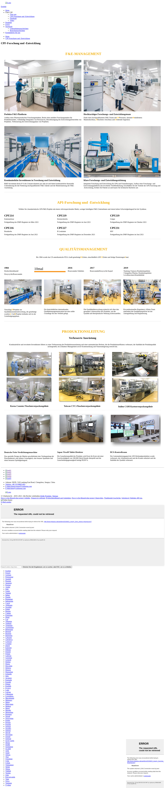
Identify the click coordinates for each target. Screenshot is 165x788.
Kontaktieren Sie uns (12, 33)
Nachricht (8, 27)
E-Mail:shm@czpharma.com (15, 488)
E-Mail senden (6, 502)
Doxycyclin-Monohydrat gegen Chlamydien (87, 498)
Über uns (13, 14)
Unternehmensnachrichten (19, 29)
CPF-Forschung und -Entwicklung (22, 16)
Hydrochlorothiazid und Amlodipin (58, 498)
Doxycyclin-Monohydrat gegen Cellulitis (15, 498)
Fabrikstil (13, 18)
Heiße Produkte (45, 496)
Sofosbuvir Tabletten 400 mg (132, 498)
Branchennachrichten (17, 31)
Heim (7, 10)
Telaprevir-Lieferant (38, 498)
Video (12, 20)
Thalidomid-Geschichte (112, 498)
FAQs (7, 24)
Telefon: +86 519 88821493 (15, 484)
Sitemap (55, 496)
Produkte (8, 22)
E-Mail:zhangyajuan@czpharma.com (18, 486)
